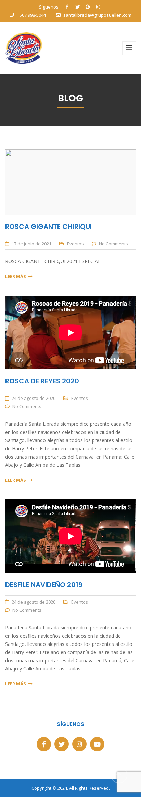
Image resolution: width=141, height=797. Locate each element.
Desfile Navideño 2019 (43, 585)
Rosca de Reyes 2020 (42, 381)
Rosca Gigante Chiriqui (48, 226)
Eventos (75, 244)
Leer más (15, 276)
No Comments (113, 244)
